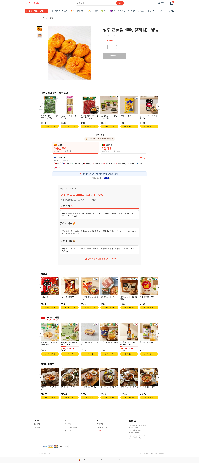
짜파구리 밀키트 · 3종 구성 (109, 387)
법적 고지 (68, 431)
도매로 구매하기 (102, 427)
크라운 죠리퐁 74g (126, 116)
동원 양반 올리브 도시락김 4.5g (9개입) (109, 117)
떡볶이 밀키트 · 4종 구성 (89, 387)
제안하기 (100, 424)
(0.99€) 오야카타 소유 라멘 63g (148, 117)
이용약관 (68, 424)
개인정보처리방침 (71, 427)
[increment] (114, 47)
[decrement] (105, 47)
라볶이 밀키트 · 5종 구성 (148, 387)
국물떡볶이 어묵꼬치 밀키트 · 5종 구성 (49, 388)
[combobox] (88, 460)
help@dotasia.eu (134, 432)
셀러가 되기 (101, 431)
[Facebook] (135, 437)
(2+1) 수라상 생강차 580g (109, 342)
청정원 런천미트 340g (107, 297)
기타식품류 (49, 18)
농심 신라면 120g (46, 297)
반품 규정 (37, 427)
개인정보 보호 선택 (160, 453)
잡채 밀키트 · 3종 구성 (68, 387)
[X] (144, 437)
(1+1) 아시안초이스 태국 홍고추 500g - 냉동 (89, 117)
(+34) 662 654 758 (135, 430)
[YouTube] (139, 437)
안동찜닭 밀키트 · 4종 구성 (129, 387)
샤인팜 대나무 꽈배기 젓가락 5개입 (69, 117)
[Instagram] (130, 437)
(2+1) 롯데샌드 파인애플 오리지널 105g (50, 343)
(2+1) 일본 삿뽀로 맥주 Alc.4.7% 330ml (127, 343)
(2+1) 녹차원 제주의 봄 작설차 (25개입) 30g (69, 343)
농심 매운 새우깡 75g (68, 297)
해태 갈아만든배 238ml (147, 297)
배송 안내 (37, 424)
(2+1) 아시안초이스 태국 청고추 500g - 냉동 (50, 117)
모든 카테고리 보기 (36, 11)
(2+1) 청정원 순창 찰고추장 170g (89, 343)
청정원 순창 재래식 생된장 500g (129, 298)
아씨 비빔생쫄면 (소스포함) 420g (89, 298)
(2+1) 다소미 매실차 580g (148, 342)
